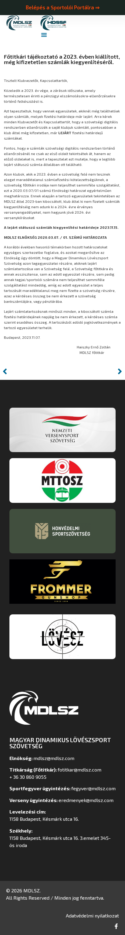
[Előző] (31, 371)
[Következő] (93, 371)
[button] (44, 34)
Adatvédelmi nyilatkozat (92, 915)
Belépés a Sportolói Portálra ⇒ (62, 7)
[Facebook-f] (116, 926)
